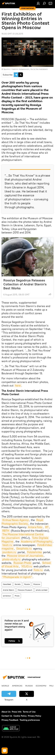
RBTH (5, 530)
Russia (27, 584)
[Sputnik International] (9, 4)
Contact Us (7, 715)
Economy (41, 685)
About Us (6, 711)
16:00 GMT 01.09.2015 (12, 33)
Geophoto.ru (24, 548)
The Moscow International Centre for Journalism (23, 536)
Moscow (36, 584)
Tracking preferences (30, 720)
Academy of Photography (36, 541)
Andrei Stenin (8, 590)
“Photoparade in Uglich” (17, 577)
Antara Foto (35, 527)
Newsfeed (7, 584)
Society (18, 584)
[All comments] (5, 751)
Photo (17, 596)
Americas (17, 685)
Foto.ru (38, 570)
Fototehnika (34, 552)
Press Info (17, 711)
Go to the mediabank (39, 69)
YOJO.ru (26, 566)
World (5, 685)
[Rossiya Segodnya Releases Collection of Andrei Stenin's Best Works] (27, 256)
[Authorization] (38, 3)
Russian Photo (22, 563)
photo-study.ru (11, 559)
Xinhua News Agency (15, 520)
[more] (50, 294)
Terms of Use (29, 711)
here (18, 385)
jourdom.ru (9, 552)
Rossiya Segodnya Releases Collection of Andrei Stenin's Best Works (25, 284)
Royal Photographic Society (23, 521)
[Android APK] (10, 728)
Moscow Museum (25, 590)
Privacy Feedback (10, 720)
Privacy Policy (34, 715)
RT (46, 527)
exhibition (7, 596)
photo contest (41, 590)
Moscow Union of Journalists (25, 555)
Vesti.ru (7, 545)
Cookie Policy (20, 715)
